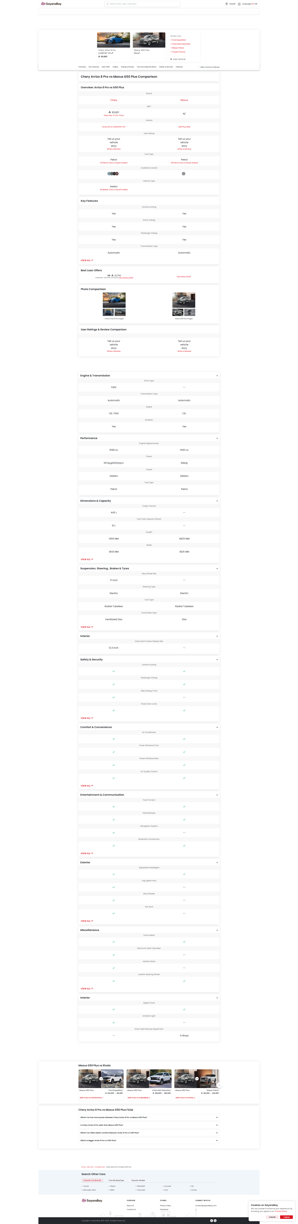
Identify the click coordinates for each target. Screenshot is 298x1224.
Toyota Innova (178, 51)
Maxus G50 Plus (141, 50)
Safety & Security (166, 67)
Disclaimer (164, 1209)
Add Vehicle (179, 59)
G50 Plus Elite (184, 126)
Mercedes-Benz (89, 1190)
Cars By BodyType (116, 1180)
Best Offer (106, 67)
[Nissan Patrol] (208, 1078)
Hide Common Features (210, 67)
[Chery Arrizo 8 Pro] (113, 40)
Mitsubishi (141, 1186)
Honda (194, 1190)
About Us (130, 1205)
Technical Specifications (146, 67)
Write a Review (114, 149)
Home (83, 1167)
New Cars (90, 1167)
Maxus (184, 100)
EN (252, 4)
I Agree (286, 1217)
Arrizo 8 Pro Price (116, 115)
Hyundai (167, 1186)
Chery (113, 100)
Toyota (86, 1186)
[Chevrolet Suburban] (160, 1078)
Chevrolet (141, 1190)
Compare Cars (100, 1167)
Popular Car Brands (92, 1180)
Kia (192, 1186)
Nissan (112, 1186)
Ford (166, 1190)
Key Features (94, 67)
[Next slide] (219, 1085)
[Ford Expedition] (112, 1078)
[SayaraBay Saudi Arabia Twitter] (215, 1220)
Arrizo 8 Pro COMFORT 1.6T (113, 126)
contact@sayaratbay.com (206, 1205)
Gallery (115, 67)
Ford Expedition (179, 40)
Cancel (272, 1217)
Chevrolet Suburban (181, 44)
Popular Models (138, 1180)
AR (256, 4)
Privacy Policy (165, 1205)
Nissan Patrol (178, 48)
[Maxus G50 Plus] (149, 40)
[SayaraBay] (51, 4)
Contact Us (131, 1209)
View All (86, 260)
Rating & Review (127, 67)
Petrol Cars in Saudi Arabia (115, 162)
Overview (82, 67)
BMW (112, 1190)
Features (179, 67)
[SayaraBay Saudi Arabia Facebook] (211, 1220)
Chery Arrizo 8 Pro (107, 50)
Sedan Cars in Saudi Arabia (115, 189)
